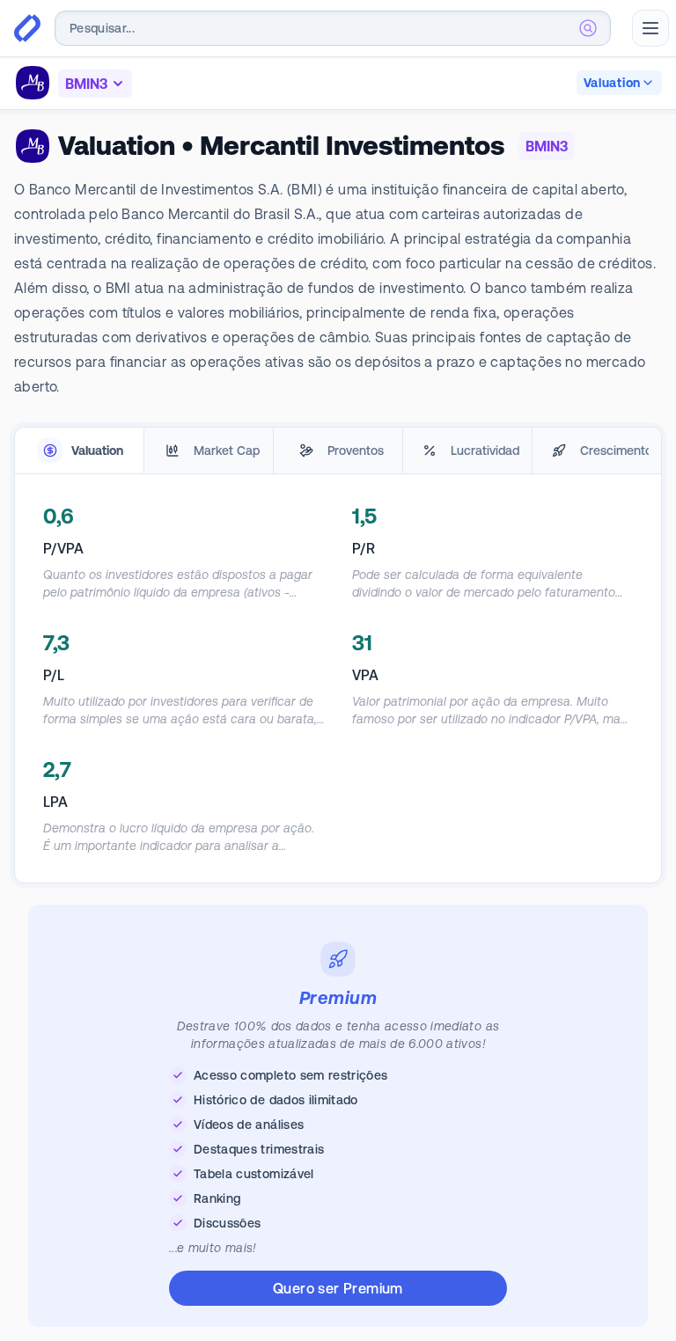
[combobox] (333, 28)
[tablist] (338, 451)
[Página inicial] (27, 28)
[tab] (79, 451)
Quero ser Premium (338, 1288)
